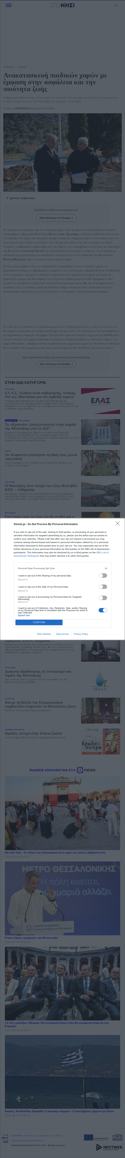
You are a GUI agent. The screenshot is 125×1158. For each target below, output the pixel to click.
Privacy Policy (81, 634)
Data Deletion (44, 634)
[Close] (119, 524)
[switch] (103, 575)
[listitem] (62, 568)
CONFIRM (39, 622)
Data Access (62, 634)
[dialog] (62, 579)
